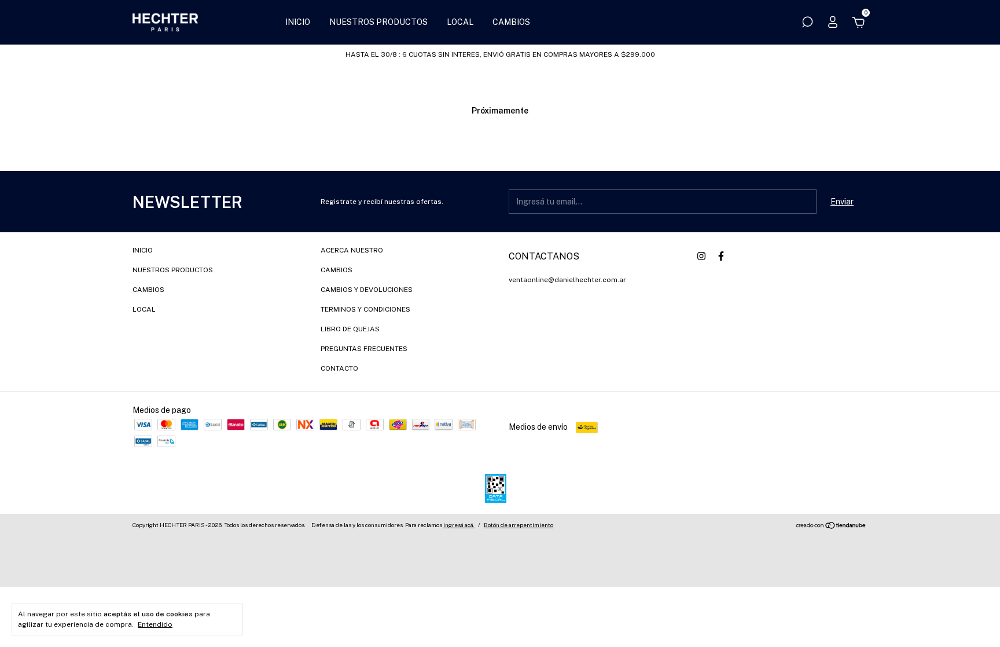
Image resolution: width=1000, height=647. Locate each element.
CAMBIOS (511, 22)
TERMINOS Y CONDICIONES (365, 309)
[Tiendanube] (831, 526)
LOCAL (460, 22)
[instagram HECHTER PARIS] (701, 256)
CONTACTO (339, 368)
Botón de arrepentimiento (518, 524)
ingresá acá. (459, 524)
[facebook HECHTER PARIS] (721, 256)
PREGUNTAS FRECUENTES (364, 349)
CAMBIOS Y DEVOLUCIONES (367, 290)
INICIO (297, 22)
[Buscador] (807, 23)
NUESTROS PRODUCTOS (378, 22)
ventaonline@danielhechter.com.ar (567, 280)
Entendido (155, 624)
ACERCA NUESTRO (352, 250)
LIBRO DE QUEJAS (350, 329)
